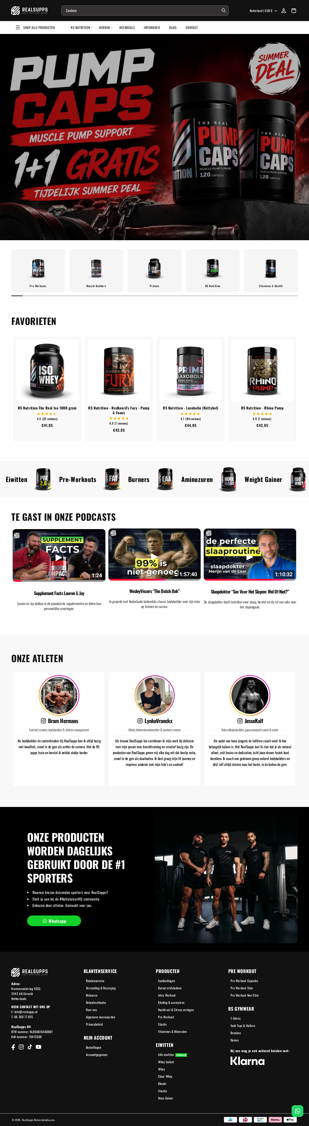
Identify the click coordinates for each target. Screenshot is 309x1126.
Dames (235, 1040)
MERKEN (104, 27)
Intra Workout (167, 995)
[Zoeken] (224, 10)
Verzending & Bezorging (101, 988)
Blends (162, 1083)
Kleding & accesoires (171, 1002)
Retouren (91, 995)
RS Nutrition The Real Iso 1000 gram (47, 408)
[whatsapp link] (297, 1111)
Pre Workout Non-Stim (245, 995)
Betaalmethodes (96, 1002)
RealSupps (27, 1120)
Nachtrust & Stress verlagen (176, 1009)
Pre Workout (166, 1017)
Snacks (162, 1090)
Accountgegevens (97, 1054)
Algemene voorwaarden (100, 1017)
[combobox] (145, 10)
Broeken (236, 1032)
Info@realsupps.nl (26, 1011)
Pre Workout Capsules (244, 980)
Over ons (91, 1009)
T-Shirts (236, 1018)
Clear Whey (165, 1076)
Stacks (162, 1024)
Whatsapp (57, 921)
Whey (161, 1069)
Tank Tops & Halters (243, 1025)
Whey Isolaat (166, 1061)
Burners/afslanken (169, 988)
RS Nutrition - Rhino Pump (262, 408)
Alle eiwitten (172, 1054)
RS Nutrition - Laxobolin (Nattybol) (190, 408)
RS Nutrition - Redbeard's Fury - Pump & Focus (118, 410)
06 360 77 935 (23, 1016)
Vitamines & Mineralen (172, 1031)
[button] (294, 11)
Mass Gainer (166, 1098)
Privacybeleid (94, 1024)
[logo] (29, 11)
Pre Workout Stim (242, 988)
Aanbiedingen (166, 980)
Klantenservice (95, 980)
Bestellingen (93, 1047)
